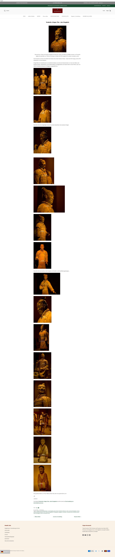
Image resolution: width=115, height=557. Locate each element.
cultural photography (72, 511)
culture (78, 511)
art (40, 511)
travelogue (38, 513)
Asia (55, 511)
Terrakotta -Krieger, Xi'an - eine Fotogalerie (48, 501)
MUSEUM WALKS (39, 512)
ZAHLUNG (7, 530)
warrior (41, 513)
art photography (51, 511)
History (35, 512)
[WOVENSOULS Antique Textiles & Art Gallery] (57, 10)
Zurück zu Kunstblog (57, 516)
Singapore (60, 512)
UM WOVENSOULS (97, 5)
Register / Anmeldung (75, 16)
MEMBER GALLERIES (87, 16)
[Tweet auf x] (36, 507)
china (68, 511)
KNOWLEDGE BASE (55, 16)
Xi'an (49, 513)
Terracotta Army (69, 512)
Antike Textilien (31, 16)
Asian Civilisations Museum (61, 511)
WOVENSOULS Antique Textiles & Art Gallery (16, 550)
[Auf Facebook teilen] (38, 507)
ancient (38, 511)
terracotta (64, 512)
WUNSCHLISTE (65, 16)
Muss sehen (45, 16)
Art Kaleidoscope (44, 511)
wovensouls (45, 513)
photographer (50, 512)
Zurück (6, 534)
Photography (56, 512)
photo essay (45, 512)
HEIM (24, 16)
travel (35, 513)
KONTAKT (104, 5)
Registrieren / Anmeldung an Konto (12, 528)
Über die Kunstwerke (9, 540)
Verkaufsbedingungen (9, 536)
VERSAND (7, 532)
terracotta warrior (76, 512)
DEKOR (38, 16)
